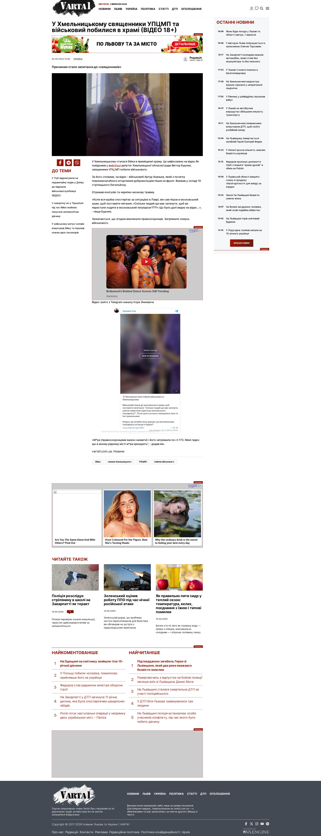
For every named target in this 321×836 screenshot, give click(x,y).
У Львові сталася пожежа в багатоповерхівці (242, 71)
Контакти (86, 832)
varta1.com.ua (181, 808)
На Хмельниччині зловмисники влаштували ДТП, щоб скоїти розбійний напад (243, 126)
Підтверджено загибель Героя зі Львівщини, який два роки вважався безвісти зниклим (164, 665)
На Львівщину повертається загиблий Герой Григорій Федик (244, 140)
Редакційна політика (124, 832)
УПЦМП (143, 461)
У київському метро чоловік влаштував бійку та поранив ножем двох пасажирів (68, 228)
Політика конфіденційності (160, 832)
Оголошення (191, 9)
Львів (118, 9)
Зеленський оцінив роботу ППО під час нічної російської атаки (126, 600)
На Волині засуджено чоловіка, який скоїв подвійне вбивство (243, 208)
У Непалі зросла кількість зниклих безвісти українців (245, 152)
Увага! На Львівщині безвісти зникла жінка (242, 197)
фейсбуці (115, 165)
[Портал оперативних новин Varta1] (73, 8)
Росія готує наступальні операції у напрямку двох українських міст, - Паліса (92, 715)
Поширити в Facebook (60, 162)
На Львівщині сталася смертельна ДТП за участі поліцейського (168, 691)
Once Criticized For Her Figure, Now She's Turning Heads (126, 541)
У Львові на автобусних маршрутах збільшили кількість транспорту (244, 111)
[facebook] (246, 824)
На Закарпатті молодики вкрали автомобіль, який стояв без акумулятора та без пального (244, 58)
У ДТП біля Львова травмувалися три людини (165, 703)
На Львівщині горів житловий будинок (242, 220)
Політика (148, 9)
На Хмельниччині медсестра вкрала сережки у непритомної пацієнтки (244, 85)
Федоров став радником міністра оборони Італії (91, 687)
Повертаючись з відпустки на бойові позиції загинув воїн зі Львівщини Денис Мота (169, 679)
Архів (186, 832)
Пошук (261, 8)
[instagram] (256, 824)
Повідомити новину (256, 8)
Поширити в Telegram (68, 162)
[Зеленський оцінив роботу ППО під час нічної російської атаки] (127, 577)
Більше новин (242, 243)
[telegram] (267, 824)
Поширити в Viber (77, 162)
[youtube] (262, 824)
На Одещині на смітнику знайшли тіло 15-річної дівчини (91, 663)
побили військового (164, 461)
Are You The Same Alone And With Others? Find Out (75, 541)
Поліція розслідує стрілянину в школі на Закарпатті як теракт (71, 600)
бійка (97, 461)
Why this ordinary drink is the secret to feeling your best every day (176, 541)
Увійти (251, 8)
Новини (105, 9)
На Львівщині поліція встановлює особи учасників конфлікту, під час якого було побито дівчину (166, 717)
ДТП (175, 9)
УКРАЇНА (77, 59)
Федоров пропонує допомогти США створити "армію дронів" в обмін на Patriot (244, 165)
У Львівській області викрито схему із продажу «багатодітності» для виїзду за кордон (243, 181)
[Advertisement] (127, 754)
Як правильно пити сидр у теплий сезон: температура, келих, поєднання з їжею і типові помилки (178, 604)
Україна (131, 9)
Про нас (58, 832)
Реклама (127, 44)
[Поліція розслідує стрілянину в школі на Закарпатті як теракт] (75, 577)
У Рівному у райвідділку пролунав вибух (245, 98)
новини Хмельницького (119, 461)
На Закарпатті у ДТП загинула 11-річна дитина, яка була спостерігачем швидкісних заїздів (92, 701)
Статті (164, 9)
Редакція (71, 832)
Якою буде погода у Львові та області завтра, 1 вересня (243, 33)
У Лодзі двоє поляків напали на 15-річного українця (244, 232)
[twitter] (251, 824)
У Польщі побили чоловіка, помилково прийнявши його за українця (88, 675)
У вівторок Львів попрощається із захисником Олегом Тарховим (245, 45)
